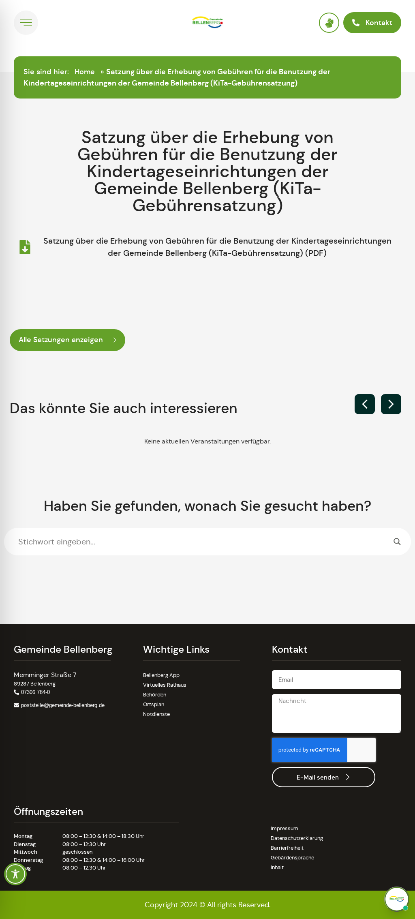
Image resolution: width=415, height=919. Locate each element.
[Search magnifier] (397, 541)
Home (85, 71)
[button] (391, 404)
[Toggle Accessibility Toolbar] (15, 874)
